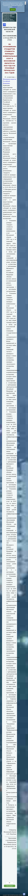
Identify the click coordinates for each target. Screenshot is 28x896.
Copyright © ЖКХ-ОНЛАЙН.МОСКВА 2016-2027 (13, 895)
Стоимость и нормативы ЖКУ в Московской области (8, 19)
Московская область (8, 14)
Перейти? (14, 7)
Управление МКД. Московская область (8, 16)
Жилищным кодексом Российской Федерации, (9, 81)
